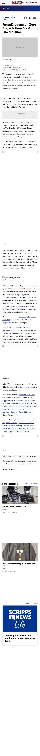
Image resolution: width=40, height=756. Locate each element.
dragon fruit (21, 250)
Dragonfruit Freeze (9, 322)
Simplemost (32, 461)
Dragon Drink (16, 309)
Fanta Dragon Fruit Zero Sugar (17, 122)
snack (13, 456)
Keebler (26, 431)
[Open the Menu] (3, 3)
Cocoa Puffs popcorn (10, 406)
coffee (29, 342)
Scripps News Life (9, 18)
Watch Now (34, 2)
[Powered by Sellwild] (35, 603)
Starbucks (5, 378)
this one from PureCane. (15, 333)
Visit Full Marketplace (31, 484)
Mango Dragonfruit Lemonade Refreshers (18, 306)
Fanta (10, 59)
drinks (17, 101)
